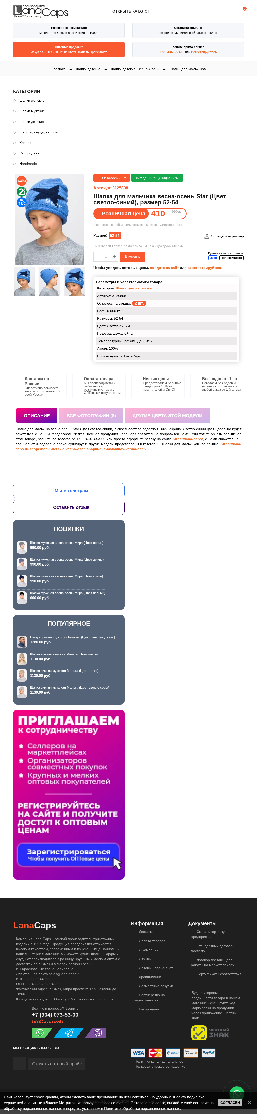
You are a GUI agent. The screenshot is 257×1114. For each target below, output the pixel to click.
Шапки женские (32, 100)
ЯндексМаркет (231, 258)
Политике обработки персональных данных (142, 1108)
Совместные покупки (155, 986)
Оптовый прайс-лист (155, 968)
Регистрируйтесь (204, 52)
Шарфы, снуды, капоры (38, 132)
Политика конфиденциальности (160, 1061)
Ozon (213, 258)
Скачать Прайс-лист (92, 52)
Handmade (28, 164)
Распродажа (29, 153)
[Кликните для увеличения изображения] (49, 219)
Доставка (146, 932)
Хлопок (25, 143)
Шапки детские (31, 122)
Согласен (230, 1103)
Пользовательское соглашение (159, 1066)
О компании (148, 950)
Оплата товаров (151, 941)
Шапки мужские (32, 111)
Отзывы (144, 959)
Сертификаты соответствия (219, 974)
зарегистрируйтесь (205, 268)
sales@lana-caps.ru (47, 1020)
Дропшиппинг (149, 977)
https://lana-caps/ (188, 439)
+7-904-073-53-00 (171, 52)
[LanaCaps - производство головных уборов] (40, 16)
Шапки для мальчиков (134, 288)
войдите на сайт (164, 268)
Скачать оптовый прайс (57, 1063)
